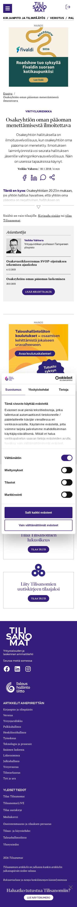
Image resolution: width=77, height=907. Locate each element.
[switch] (66, 470)
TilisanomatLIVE (13, 803)
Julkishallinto (11, 761)
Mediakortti (10, 817)
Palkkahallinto (12, 727)
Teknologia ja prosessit (17, 744)
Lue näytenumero (38, 897)
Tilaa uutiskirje (12, 810)
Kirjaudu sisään (49, 215)
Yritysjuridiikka (38, 111)
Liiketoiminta (11, 755)
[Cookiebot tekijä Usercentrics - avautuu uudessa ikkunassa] (55, 378)
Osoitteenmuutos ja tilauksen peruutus (27, 824)
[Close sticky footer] (71, 888)
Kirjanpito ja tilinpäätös (24, 18)
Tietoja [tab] (63, 389)
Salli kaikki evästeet (38, 512)
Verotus (57, 18)
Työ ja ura (9, 778)
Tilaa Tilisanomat (14, 796)
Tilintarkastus (11, 772)
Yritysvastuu (11, 767)
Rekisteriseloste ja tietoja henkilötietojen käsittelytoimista (35, 880)
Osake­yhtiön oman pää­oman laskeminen (35, 279)
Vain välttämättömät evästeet (38, 525)
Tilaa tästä (38, 549)
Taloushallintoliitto (15, 837)
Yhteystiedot (11, 844)
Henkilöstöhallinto (14, 732)
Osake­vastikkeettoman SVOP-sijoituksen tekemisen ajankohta (36, 263)
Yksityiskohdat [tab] (38, 389)
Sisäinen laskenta (13, 749)
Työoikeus (9, 738)
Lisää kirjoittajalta (38, 291)
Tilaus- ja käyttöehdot (16, 831)
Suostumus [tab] (13, 389)
